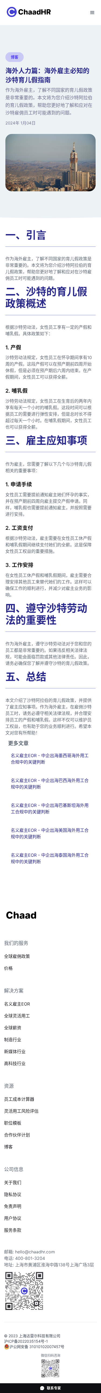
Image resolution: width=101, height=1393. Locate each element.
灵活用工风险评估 (21, 1111)
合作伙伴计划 (17, 1135)
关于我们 (12, 1182)
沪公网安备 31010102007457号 (36, 1346)
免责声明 (12, 1206)
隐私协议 (12, 1194)
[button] (92, 12)
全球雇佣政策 (17, 956)
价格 (8, 968)
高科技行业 (15, 1063)
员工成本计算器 (19, 1099)
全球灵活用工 (17, 1016)
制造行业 (12, 1039)
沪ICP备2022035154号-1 (26, 1341)
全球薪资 (12, 1027)
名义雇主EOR (17, 1004)
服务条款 (12, 1230)
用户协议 (12, 1218)
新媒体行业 (15, 1051)
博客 (8, 1146)
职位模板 (12, 1123)
